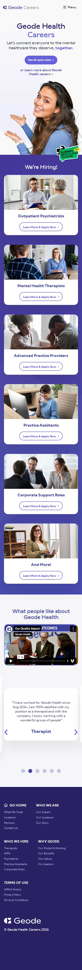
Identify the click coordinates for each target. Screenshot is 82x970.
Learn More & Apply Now (40, 227)
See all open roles (40, 60)
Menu (71, 7)
